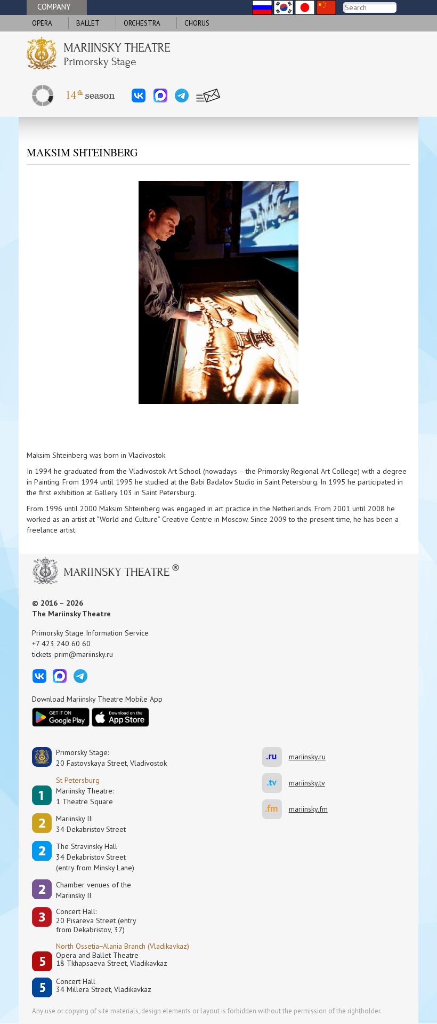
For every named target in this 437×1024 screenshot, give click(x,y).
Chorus (196, 23)
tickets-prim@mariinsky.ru (72, 654)
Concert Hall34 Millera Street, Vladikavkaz (103, 986)
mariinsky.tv (275, 783)
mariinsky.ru (275, 757)
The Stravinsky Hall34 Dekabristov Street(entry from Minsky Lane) (95, 857)
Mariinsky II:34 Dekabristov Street (91, 824)
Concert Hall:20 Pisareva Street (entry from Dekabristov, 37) (96, 920)
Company (54, 7)
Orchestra (142, 23)
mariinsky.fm (275, 809)
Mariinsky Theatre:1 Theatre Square (85, 796)
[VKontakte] (138, 95)
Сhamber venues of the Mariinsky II (93, 890)
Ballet (88, 23)
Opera (42, 23)
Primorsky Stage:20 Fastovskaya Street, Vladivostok (104, 758)
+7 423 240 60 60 (61, 643)
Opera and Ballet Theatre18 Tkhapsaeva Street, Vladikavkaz (111, 959)
